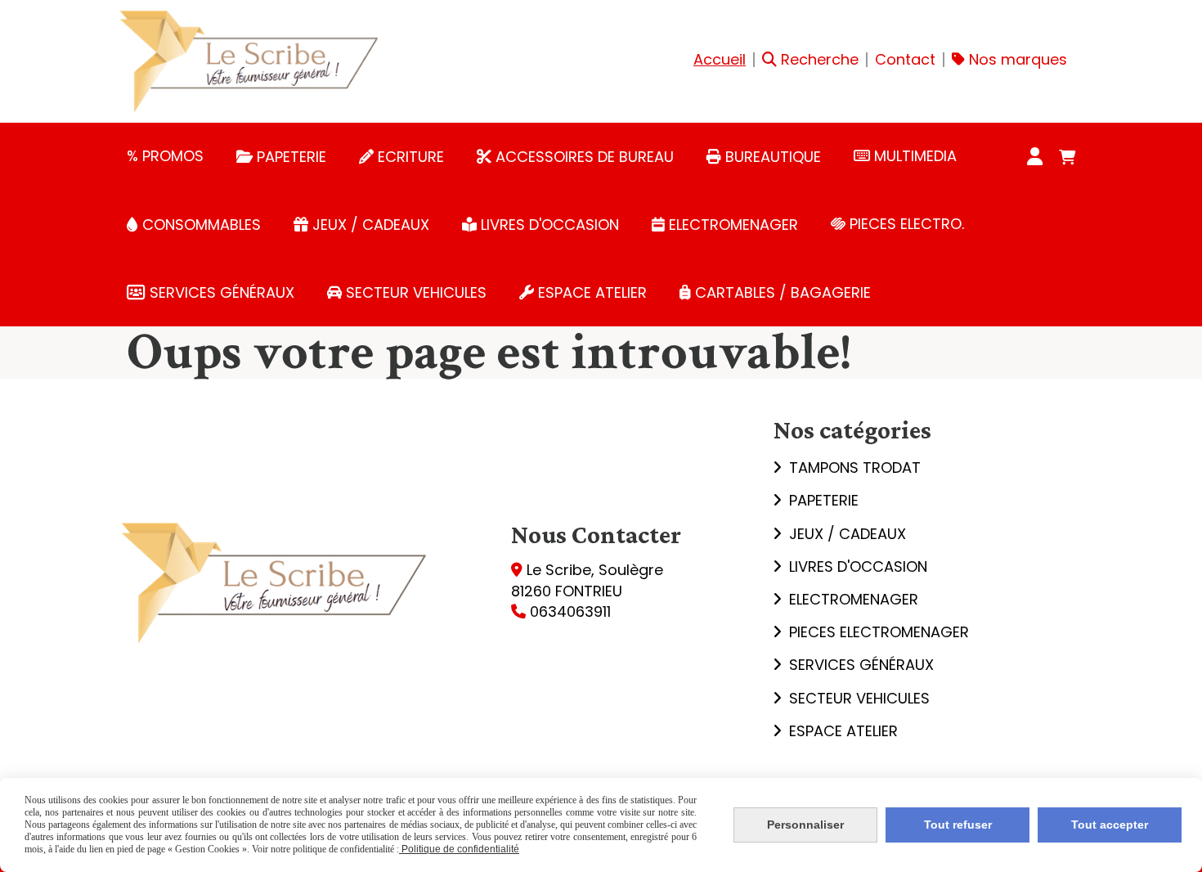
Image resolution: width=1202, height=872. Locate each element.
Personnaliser (805, 824)
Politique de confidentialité (459, 849)
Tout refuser (958, 824)
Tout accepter (1109, 824)
